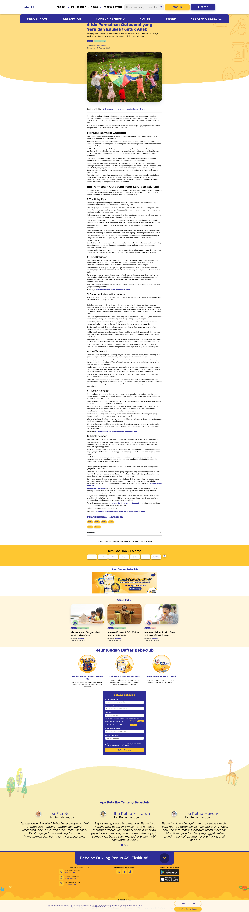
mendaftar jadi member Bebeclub (125, 503)
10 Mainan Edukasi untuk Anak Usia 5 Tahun (113, 289)
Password (108, 712)
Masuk (177, 7)
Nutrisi (145, 18)
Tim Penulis (101, 45)
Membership (78, 7)
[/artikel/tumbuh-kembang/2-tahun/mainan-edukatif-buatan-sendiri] (124, 614)
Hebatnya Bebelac (206, 18)
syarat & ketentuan (113, 745)
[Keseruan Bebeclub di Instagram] (118, 871)
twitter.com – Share (111, 109)
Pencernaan (37, 18)
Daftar (203, 7)
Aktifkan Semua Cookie (188, 909)
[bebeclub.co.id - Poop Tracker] (124, 595)
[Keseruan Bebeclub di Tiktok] (130, 871)
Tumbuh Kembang (110, 18)
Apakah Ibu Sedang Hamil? (114, 721)
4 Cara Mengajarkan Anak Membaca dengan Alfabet (116, 431)
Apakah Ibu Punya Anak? (113, 725)
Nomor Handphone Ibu (113, 706)
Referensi (91, 532)
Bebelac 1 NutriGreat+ (96, 488)
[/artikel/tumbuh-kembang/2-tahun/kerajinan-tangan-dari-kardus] (88, 614)
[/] (34, 7)
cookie (126, 745)
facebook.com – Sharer (135, 109)
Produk (61, 7)
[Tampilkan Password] (142, 715)
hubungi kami (96, 907)
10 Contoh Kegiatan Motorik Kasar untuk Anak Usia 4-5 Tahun (120, 511)
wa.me (122, 109)
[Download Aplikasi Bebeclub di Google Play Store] (169, 872)
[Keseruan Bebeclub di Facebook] (124, 871)
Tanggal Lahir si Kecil (112, 735)
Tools (95, 7)
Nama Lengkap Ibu (111, 699)
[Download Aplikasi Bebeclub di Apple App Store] (169, 879)
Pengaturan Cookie (188, 903)
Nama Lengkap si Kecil (112, 728)
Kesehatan (72, 18)
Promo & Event (112, 7)
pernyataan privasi (134, 744)
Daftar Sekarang (124, 750)
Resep (171, 18)
